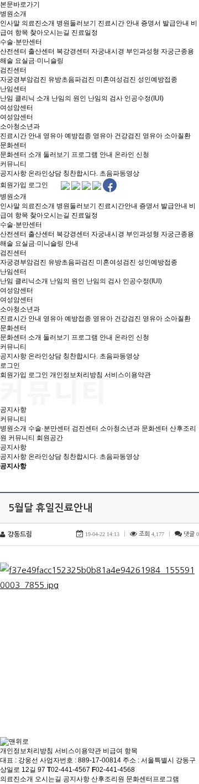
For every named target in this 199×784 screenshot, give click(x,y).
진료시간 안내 (118, 23)
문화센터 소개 (20, 154)
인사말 (10, 23)
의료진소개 (38, 23)
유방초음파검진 (71, 79)
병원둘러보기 (76, 23)
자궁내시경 (107, 51)
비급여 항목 (120, 751)
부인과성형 (142, 51)
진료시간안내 (118, 206)
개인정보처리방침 (76, 375)
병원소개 (13, 14)
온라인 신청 (131, 154)
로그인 (38, 185)
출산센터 (41, 51)
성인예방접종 (157, 79)
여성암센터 (16, 108)
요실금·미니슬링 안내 (46, 243)
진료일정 (84, 32)
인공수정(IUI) (144, 98)
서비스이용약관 (127, 375)
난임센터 (13, 89)
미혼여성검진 (116, 79)
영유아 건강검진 (117, 136)
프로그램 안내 (92, 154)
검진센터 (13, 70)
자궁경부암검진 (23, 79)
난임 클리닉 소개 (25, 98)
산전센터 (13, 51)
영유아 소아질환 (167, 136)
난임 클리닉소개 (24, 281)
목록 (187, 477)
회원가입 (13, 185)
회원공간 (49, 438)
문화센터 (13, 145)
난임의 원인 (68, 98)
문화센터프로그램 (152, 779)
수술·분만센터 (21, 42)
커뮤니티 (13, 164)
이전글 (14, 685)
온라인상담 (44, 173)
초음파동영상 (119, 173)
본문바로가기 (20, 4)
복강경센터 (73, 51)
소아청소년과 (20, 126)
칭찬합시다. (80, 173)
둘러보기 (56, 154)
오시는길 (48, 779)
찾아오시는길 (50, 32)
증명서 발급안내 (165, 23)
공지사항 (13, 173)
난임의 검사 (105, 98)
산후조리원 (107, 779)
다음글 (42, 685)
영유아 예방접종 (67, 136)
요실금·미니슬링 (39, 61)
